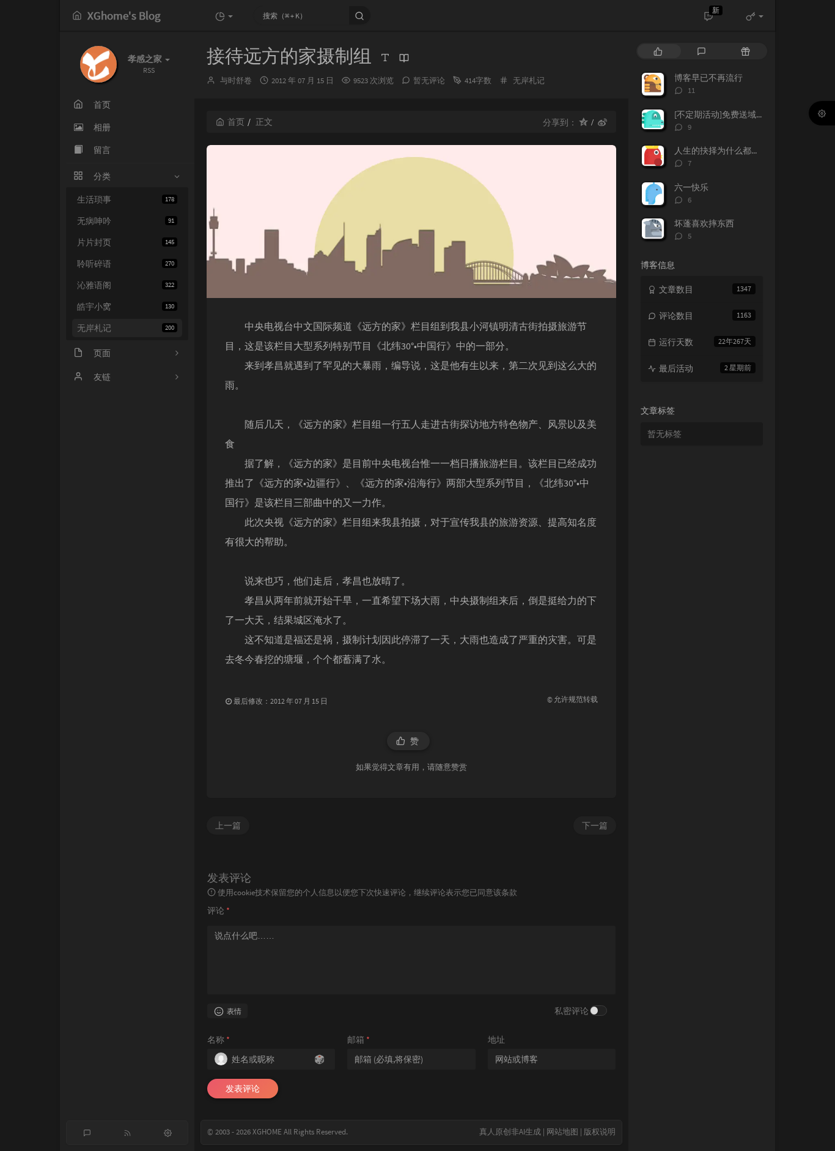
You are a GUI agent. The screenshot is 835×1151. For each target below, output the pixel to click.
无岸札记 (125, 327)
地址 (496, 1039)
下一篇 (595, 825)
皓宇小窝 (125, 306)
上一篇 (228, 825)
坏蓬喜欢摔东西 (704, 223)
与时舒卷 (236, 80)
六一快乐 (691, 187)
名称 (218, 1039)
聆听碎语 (125, 263)
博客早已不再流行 (708, 77)
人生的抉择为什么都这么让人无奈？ (742, 150)
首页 (236, 121)
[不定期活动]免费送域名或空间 (732, 114)
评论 (218, 910)
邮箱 (358, 1039)
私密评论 (571, 1010)
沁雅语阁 (125, 285)
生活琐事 (125, 199)
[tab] (658, 51)
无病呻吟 (125, 220)
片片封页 (125, 242)
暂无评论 (429, 80)
